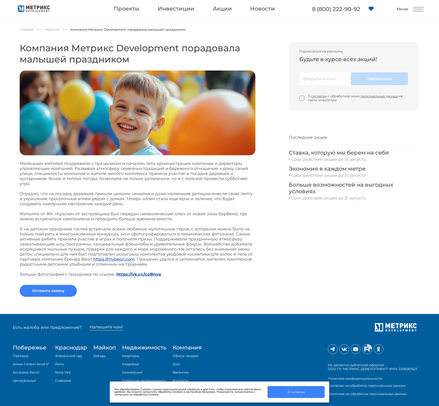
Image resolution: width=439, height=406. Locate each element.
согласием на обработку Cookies (136, 394)
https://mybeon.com (114, 259)
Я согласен (296, 392)
